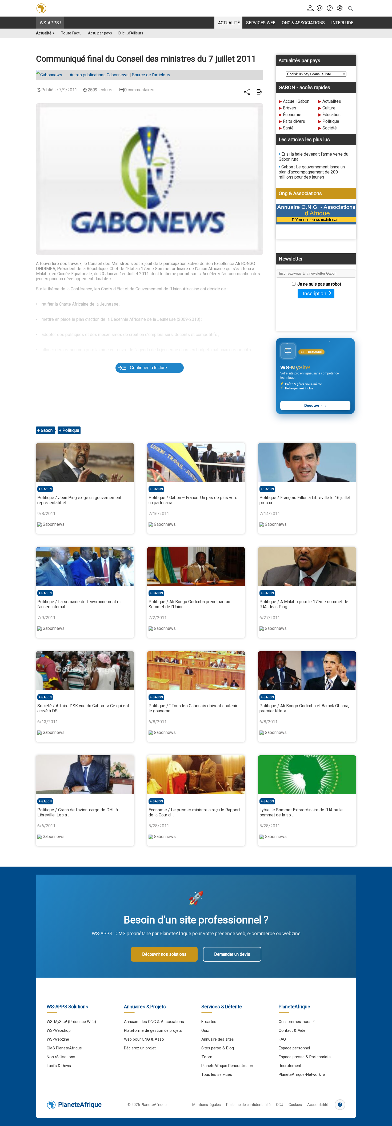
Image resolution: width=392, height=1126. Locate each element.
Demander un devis (232, 954)
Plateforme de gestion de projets (153, 1030)
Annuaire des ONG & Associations (154, 1021)
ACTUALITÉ (229, 22)
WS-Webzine (58, 1039)
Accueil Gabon (296, 101)
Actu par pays (100, 33)
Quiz (205, 1030)
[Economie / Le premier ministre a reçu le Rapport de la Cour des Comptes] (196, 774)
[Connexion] (311, 8)
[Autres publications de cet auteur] (51, 75)
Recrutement (290, 1065)
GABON (46, 489)
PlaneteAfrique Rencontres (225, 1065)
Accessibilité (317, 1105)
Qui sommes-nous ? (297, 1021)
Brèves (289, 107)
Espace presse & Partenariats (305, 1056)
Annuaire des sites (217, 1039)
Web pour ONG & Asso (144, 1039)
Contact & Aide (292, 1030)
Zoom (206, 1056)
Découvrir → (315, 406)
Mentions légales (206, 1105)
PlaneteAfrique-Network (300, 1074)
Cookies (295, 1105)
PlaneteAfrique (80, 1104)
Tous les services (216, 1074)
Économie (292, 114)
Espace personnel (294, 1048)
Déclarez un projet (140, 1048)
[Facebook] (340, 1104)
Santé (288, 128)
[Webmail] (321, 8)
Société (329, 128)
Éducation (331, 114)
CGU (279, 1105)
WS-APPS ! (50, 22)
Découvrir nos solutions (164, 954)
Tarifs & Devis (59, 1065)
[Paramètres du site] (341, 8)
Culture (328, 107)
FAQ (282, 1039)
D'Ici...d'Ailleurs (130, 33)
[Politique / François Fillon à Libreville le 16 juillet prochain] (307, 462)
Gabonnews (99, 74)
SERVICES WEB (260, 22)
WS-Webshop (59, 1030)
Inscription (314, 293)
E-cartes (208, 1021)
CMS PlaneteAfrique (64, 1048)
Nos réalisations (61, 1056)
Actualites (331, 101)
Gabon (47, 430)
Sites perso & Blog (217, 1048)
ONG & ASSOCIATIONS (303, 22)
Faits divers (294, 121)
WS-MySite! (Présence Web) (71, 1021)
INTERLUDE (342, 22)
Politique (330, 121)
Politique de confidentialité (248, 1105)
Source (148, 74)
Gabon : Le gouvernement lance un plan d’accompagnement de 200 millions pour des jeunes (312, 172)
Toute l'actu (71, 33)
